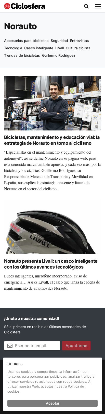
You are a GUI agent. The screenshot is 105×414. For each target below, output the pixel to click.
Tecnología (13, 48)
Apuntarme (76, 345)
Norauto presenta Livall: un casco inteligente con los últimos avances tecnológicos (51, 264)
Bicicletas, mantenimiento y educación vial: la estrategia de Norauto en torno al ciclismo (51, 140)
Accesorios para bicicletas (26, 40)
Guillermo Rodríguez (58, 55)
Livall (59, 48)
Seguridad (59, 40)
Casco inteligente (38, 48)
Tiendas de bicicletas (22, 55)
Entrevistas (79, 40)
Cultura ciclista (78, 48)
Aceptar (52, 403)
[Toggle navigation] (98, 6)
